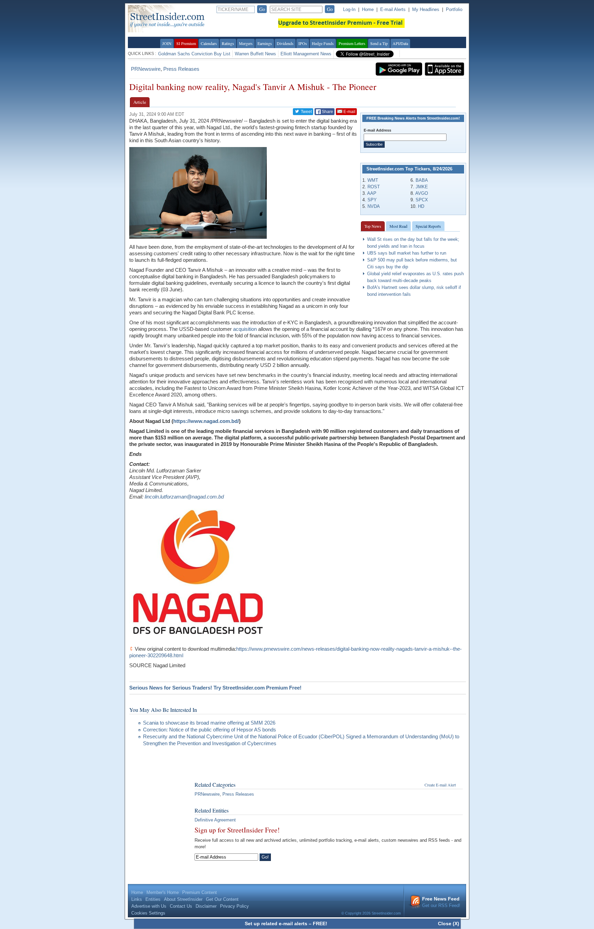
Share (327, 111)
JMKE (422, 186)
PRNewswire (146, 69)
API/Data (400, 43)
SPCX (422, 199)
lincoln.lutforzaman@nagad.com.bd (184, 497)
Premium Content (199, 892)
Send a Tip (379, 43)
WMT (372, 180)
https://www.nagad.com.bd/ (206, 421)
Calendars (209, 43)
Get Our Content (222, 899)
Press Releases (181, 69)
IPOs (302, 43)
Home (368, 9)
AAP (371, 193)
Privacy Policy (234, 906)
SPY (372, 199)
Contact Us (181, 906)
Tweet (306, 111)
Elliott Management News (305, 53)
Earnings (264, 43)
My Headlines (425, 9)
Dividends (285, 43)
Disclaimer (206, 906)
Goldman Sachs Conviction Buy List (194, 53)
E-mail (348, 111)
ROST (373, 186)
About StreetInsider (183, 899)
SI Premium (186, 43)
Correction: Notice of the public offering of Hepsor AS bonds (209, 729)
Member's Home (162, 892)
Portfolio (454, 9)
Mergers (246, 43)
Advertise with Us (148, 906)
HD (421, 206)
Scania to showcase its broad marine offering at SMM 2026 (209, 723)
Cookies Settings (148, 913)
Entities (153, 899)
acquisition (245, 329)
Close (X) (448, 923)
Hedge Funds (323, 43)
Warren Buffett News (255, 53)
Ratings (228, 43)
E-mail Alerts (393, 9)
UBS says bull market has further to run (406, 253)
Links (136, 899)
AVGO (421, 193)
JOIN (167, 43)
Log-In (349, 9)
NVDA (373, 206)
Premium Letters (352, 43)
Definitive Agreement (215, 819)
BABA (422, 180)
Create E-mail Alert (440, 784)
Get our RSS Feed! (441, 902)
